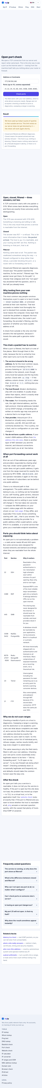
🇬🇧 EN (32, 2)
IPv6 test (5, 1072)
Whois (20, 7)
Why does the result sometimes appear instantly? (20, 922)
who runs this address (12, 949)
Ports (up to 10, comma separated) (16, 85)
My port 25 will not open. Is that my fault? (19, 912)
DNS (32, 7)
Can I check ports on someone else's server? (19, 897)
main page (19, 511)
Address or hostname (11, 77)
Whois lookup (7, 1035)
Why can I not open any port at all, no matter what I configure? (19, 888)
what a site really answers (13, 943)
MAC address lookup (9, 1063)
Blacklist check (7, 1044)
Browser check (7, 1069)
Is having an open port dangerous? (19, 905)
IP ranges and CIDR (9, 1060)
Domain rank (6, 1066)
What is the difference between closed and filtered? (20, 879)
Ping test (5, 1038)
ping (9, 805)
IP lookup (12, 7)
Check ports (21, 94)
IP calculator (6, 1054)
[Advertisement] (21, 33)
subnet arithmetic (10, 955)
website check (26, 797)
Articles (4, 1075)
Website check (7, 1051)
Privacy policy (7, 1083)
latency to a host (9, 937)
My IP (5, 7)
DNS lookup (6, 1041)
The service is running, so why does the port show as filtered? (21, 870)
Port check (6, 1047)
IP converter (6, 1057)
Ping (27, 7)
